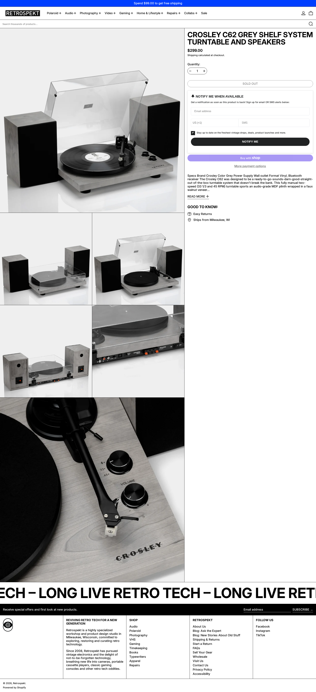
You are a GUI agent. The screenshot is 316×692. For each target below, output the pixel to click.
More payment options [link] (250, 166)
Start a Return (202, 644)
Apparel (134, 661)
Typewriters (137, 656)
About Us (199, 626)
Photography (138, 635)
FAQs (196, 648)
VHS (132, 639)
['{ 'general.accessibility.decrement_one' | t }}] (190, 71)
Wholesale (200, 656)
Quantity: (193, 64)
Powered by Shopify (14, 687)
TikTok (260, 635)
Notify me (250, 141)
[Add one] (204, 71)
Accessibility (201, 674)
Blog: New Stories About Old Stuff (216, 635)
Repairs (134, 665)
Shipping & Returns (206, 639)
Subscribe (300, 609)
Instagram (263, 630)
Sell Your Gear (202, 652)
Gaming (134, 644)
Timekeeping (138, 648)
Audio (133, 626)
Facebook (263, 626)
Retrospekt (19, 683)
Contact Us (200, 665)
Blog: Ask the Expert (207, 630)
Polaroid (135, 630)
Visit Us (198, 661)
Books (133, 652)
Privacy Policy (202, 669)
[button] (311, 13)
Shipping (192, 55)
